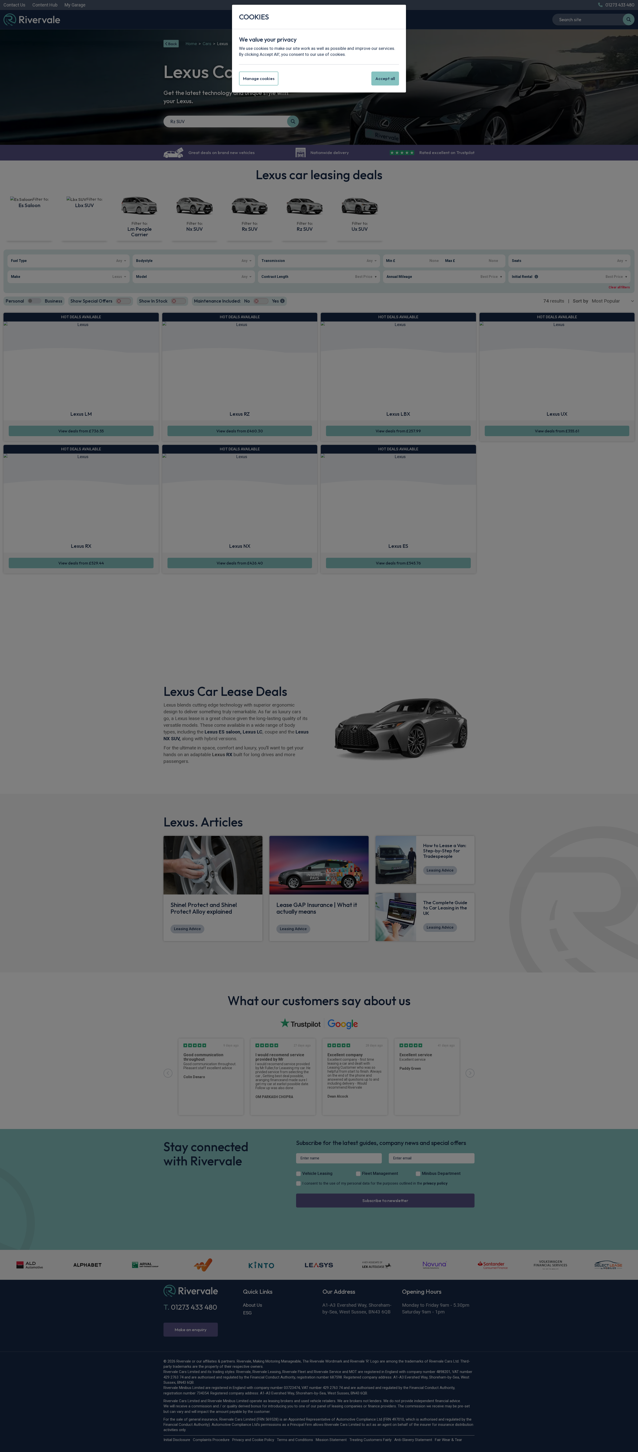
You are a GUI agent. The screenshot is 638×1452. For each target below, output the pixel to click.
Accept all (385, 78)
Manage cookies (258, 78)
